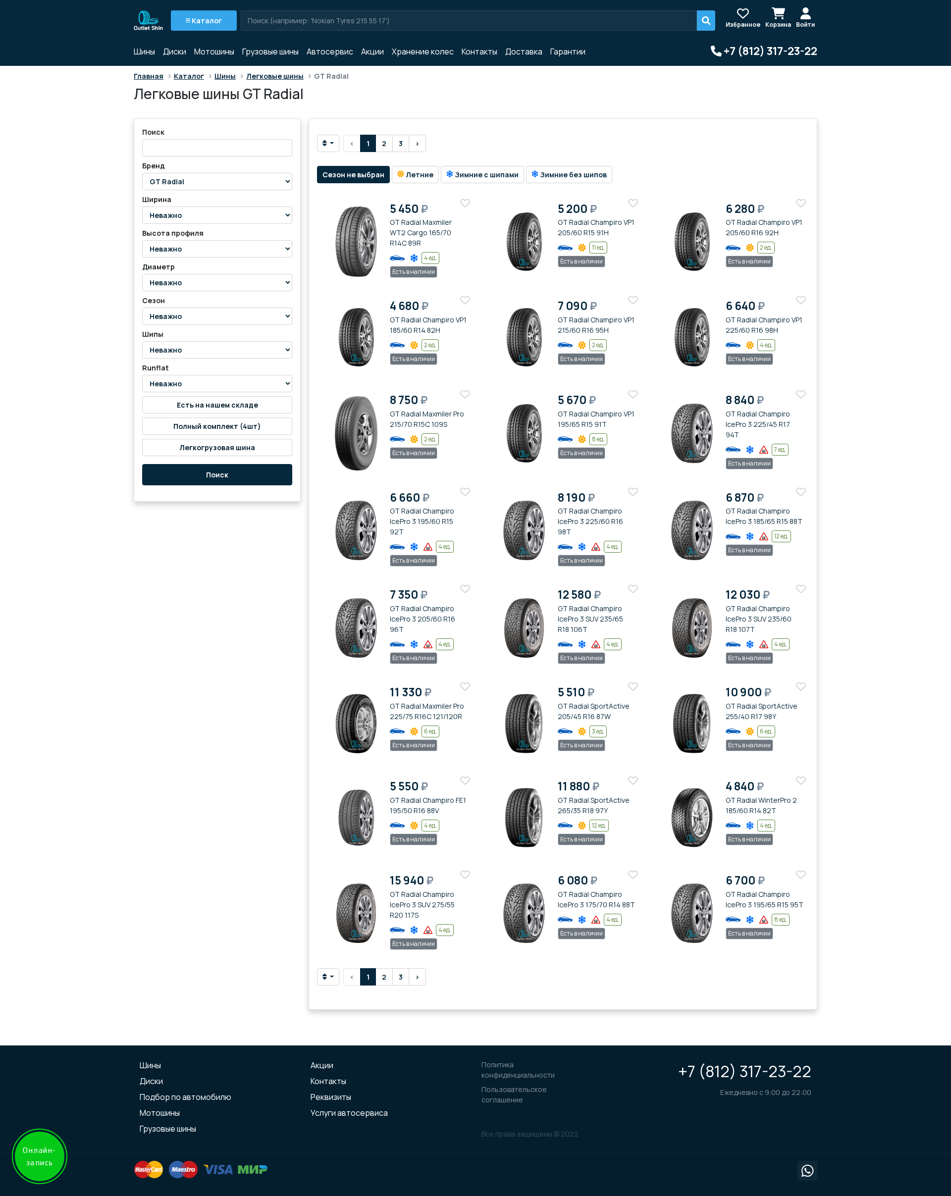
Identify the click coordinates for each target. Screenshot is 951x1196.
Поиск (217, 474)
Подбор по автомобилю (185, 1097)
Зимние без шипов (572, 174)
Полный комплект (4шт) (217, 426)
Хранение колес (423, 51)
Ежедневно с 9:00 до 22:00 (765, 1092)
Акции (372, 51)
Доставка (523, 51)
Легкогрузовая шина (217, 447)
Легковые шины (275, 76)
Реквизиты (331, 1097)
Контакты (479, 51)
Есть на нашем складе (217, 405)
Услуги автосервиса (349, 1112)
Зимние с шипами (486, 174)
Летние (418, 174)
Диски (174, 51)
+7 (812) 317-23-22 (744, 1071)
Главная (148, 76)
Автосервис (330, 51)
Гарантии (567, 51)
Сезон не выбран (353, 174)
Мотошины (214, 51)
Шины (144, 51)
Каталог (206, 20)
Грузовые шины (270, 51)
